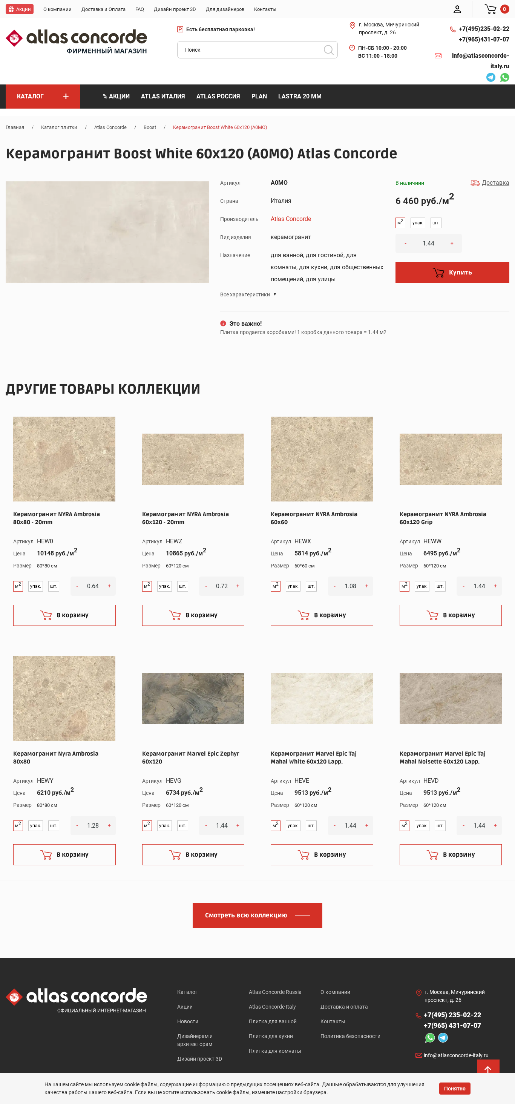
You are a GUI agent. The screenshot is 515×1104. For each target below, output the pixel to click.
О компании (335, 992)
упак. (417, 222)
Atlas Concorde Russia (275, 992)
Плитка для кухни (271, 1036)
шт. (436, 222)
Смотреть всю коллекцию (246, 915)
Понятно (455, 1089)
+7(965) (484, 39)
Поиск (329, 50)
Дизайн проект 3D (199, 1059)
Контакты (332, 1021)
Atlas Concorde (110, 127)
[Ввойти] (457, 9)
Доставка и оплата (344, 1007)
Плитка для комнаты (275, 1051)
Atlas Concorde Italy (272, 1007)
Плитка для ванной (273, 1021)
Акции (185, 1007)
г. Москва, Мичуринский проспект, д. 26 (389, 28)
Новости (187, 1021)
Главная (15, 127)
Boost (150, 127)
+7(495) (484, 28)
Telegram (489, 78)
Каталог (187, 992)
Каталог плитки (59, 127)
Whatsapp (502, 78)
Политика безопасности (350, 1036)
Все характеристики (245, 294)
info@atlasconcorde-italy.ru (480, 61)
